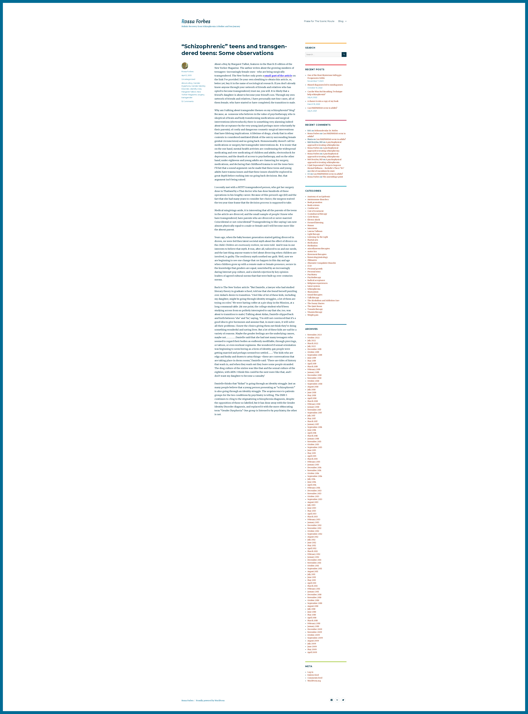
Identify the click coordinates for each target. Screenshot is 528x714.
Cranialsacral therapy (317, 214)
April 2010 (311, 618)
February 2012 (313, 554)
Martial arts (312, 240)
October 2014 (313, 473)
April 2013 (311, 514)
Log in (310, 672)
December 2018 (314, 375)
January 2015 (313, 465)
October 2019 (313, 352)
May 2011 (311, 580)
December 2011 (314, 560)
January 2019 (313, 372)
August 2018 (312, 387)
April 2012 (311, 548)
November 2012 (314, 528)
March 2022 (312, 343)
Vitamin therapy (314, 312)
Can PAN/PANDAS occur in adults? (322, 108)
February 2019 (313, 369)
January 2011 (313, 592)
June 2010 (311, 612)
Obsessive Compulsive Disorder (321, 263)
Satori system (313, 286)
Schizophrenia (313, 289)
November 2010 (314, 597)
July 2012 (311, 540)
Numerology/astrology (317, 257)
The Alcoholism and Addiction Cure (323, 300)
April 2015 (311, 456)
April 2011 (311, 583)
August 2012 (312, 537)
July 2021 (311, 346)
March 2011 (312, 586)
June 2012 (311, 542)
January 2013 (313, 522)
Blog (340, 21)
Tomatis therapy (315, 309)
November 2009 (314, 632)
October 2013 (313, 496)
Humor (310, 225)
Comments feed (314, 678)
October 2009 (313, 635)
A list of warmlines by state (322, 171)
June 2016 (311, 430)
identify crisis (195, 89)
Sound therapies (314, 295)
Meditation (312, 246)
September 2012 (314, 534)
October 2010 (313, 600)
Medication (312, 243)
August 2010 (312, 606)
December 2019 (314, 349)
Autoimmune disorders (318, 199)
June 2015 (311, 450)
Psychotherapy (314, 277)
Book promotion (314, 202)
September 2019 (314, 355)
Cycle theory (313, 217)
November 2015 (314, 441)
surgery (201, 94)
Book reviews (313, 205)
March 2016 (312, 436)
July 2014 (311, 479)
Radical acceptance (316, 280)
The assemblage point (333, 177)
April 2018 (311, 398)
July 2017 (311, 415)
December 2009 (314, 629)
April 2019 (311, 363)
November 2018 (314, 378)
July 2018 (311, 389)
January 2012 (313, 557)
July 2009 (311, 644)
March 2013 (312, 516)
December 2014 (314, 467)
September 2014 (314, 476)
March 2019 (312, 366)
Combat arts (313, 208)
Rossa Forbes (196, 21)
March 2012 (312, 551)
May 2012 (311, 545)
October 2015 (313, 444)
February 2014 (313, 488)
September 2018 (314, 384)
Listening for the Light (317, 237)
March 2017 (312, 421)
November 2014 (314, 470)
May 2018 (311, 395)
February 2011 (313, 589)
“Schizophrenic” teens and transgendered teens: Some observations (234, 49)
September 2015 (314, 447)
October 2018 (313, 381)
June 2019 (311, 358)
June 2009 (312, 646)
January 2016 (313, 439)
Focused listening (315, 222)
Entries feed (313, 675)
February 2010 (313, 623)
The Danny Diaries (315, 303)
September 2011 (314, 568)
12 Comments (187, 101)
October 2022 (313, 338)
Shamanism (312, 292)
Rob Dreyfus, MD (315, 159)
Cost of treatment (315, 211)
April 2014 (311, 485)
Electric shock (313, 220)
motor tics (312, 251)
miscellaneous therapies (318, 248)
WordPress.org (314, 681)
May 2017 (311, 418)
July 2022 (311, 340)
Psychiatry (312, 274)
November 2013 (314, 493)
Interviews (312, 228)
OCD (309, 266)
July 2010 (311, 609)
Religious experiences (317, 283)
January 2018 (313, 407)
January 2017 (313, 424)
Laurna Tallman (314, 231)
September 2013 (314, 499)
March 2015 (312, 459)
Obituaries (312, 260)
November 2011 (314, 563)
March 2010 (312, 620)
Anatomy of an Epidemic (318, 196)
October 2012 (313, 531)
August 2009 (313, 641)
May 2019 (311, 361)
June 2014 (311, 482)
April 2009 (312, 652)
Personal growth (314, 269)
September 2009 (315, 638)
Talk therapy (313, 298)
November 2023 (314, 335)
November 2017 (314, 410)
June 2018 (311, 392)
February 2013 (313, 519)
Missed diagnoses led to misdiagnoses (325, 85)
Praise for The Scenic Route (319, 21)
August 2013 (312, 502)
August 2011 (312, 571)
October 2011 (313, 566)
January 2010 (313, 626)
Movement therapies (316, 254)
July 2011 (311, 574)
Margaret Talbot (189, 92)
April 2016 (311, 433)
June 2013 (311, 508)
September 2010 (314, 603)
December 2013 (314, 491)
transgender (187, 97)
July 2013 (311, 505)
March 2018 (312, 401)
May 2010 (311, 615)
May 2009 (312, 649)
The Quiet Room (314, 306)
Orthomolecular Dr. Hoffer (326, 130)
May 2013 (311, 511)
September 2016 (314, 427)
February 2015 (313, 462)
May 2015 (311, 453)
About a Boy (187, 83)
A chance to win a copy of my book (322, 101)
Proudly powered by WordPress (210, 700)
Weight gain (312, 315)
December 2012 (314, 525)
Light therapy (313, 234)
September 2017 (314, 413)
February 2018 (313, 404)
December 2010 (314, 594)
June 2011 (311, 577)
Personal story (314, 272)
